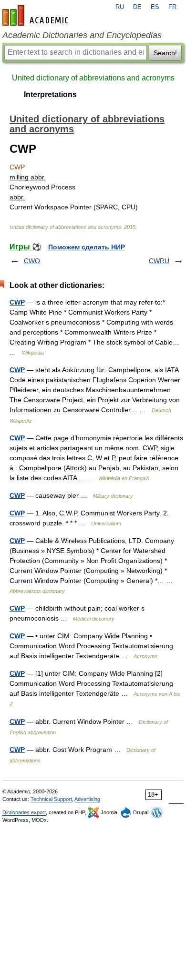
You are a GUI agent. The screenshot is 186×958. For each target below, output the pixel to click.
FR (172, 7)
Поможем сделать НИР (86, 247)
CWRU (159, 261)
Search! (165, 53)
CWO (32, 261)
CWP (17, 302)
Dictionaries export (24, 812)
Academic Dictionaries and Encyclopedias (82, 35)
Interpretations (50, 94)
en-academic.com (36, 15)
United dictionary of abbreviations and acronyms (93, 78)
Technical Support (51, 799)
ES (155, 7)
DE (137, 7)
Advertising (87, 799)
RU (119, 7)
